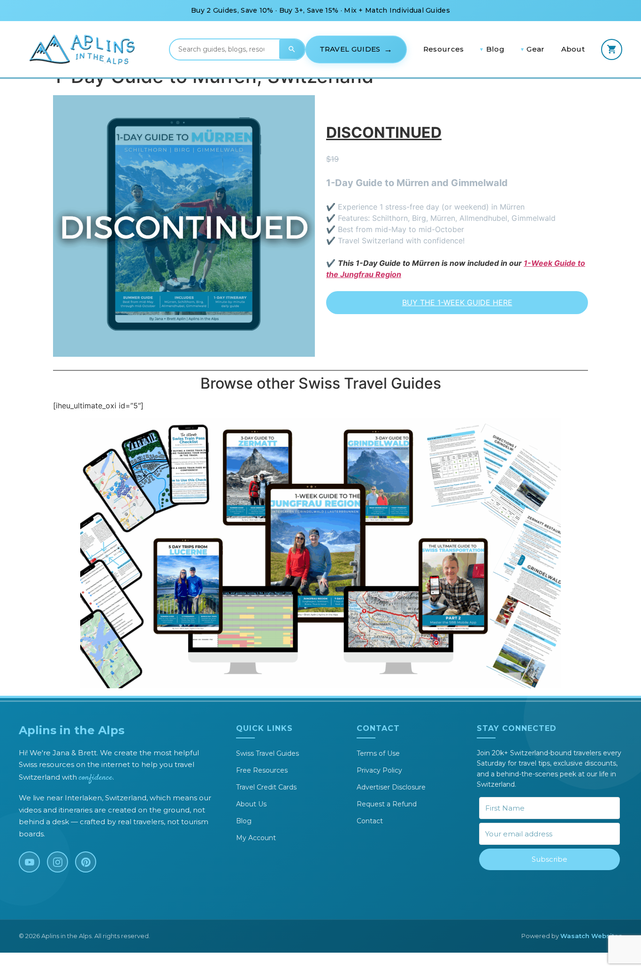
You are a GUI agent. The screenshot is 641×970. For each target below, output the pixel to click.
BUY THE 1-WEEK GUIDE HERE (457, 302)
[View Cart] (611, 49)
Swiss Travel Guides (267, 753)
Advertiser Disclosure (391, 787)
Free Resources (262, 770)
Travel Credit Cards (266, 787)
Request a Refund (387, 804)
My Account (256, 838)
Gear (535, 49)
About (573, 49)
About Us (251, 804)
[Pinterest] (85, 861)
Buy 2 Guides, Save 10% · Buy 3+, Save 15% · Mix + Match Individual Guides (320, 10)
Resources (443, 49)
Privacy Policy (379, 770)
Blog (495, 49)
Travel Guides (350, 49)
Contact (370, 821)
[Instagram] (57, 861)
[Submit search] (292, 49)
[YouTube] (29, 861)
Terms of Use (378, 753)
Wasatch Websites (591, 936)
